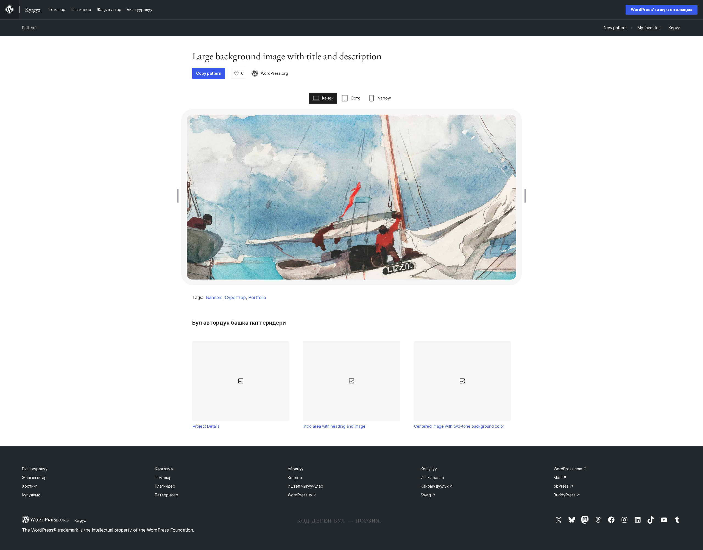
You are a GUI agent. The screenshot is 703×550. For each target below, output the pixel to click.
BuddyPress (567, 495)
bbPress (563, 486)
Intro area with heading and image (334, 426)
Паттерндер (166, 495)
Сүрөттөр (235, 297)
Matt (560, 477)
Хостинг (29, 486)
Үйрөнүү (295, 468)
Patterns (29, 27)
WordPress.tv (302, 495)
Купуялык (31, 495)
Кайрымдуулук (437, 486)
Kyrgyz (80, 520)
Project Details (206, 426)
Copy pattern (208, 73)
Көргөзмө (164, 468)
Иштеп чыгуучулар (305, 486)
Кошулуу (429, 468)
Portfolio (257, 297)
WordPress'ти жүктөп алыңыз (661, 9)
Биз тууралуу (35, 468)
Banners (214, 297)
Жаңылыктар (34, 477)
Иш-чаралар (432, 477)
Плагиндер (165, 486)
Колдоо (295, 477)
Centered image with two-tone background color (459, 426)
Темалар (163, 477)
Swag (428, 495)
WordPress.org (274, 73)
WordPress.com (570, 468)
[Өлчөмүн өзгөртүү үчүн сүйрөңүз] (179, 196)
